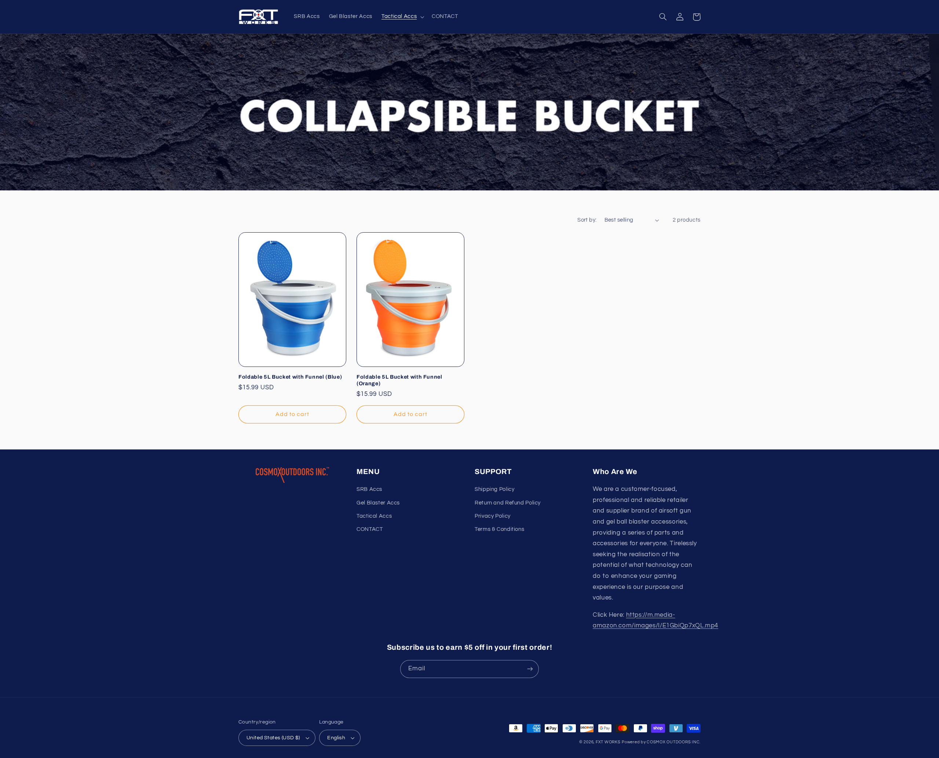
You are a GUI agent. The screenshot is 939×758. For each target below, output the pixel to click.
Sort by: (586, 220)
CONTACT (370, 529)
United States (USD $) (273, 737)
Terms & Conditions (499, 529)
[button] (402, 17)
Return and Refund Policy (508, 503)
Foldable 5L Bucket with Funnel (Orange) (399, 380)
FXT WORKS (608, 742)
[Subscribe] (530, 669)
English (336, 737)
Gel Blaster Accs (378, 503)
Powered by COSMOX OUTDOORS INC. (661, 742)
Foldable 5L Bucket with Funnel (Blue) (290, 377)
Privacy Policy (493, 516)
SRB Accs (369, 489)
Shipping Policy (494, 489)
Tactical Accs (374, 516)
